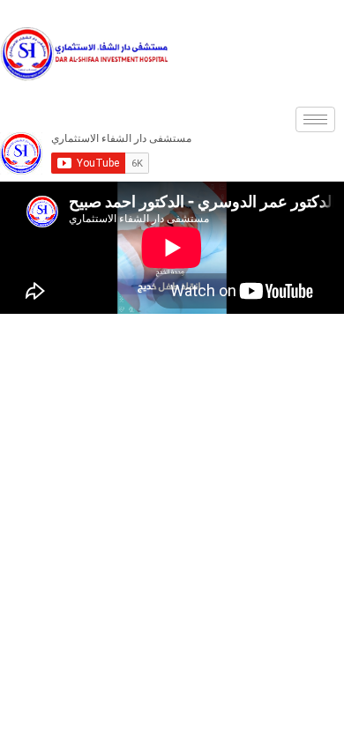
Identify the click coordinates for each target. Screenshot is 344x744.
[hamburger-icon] (315, 119)
